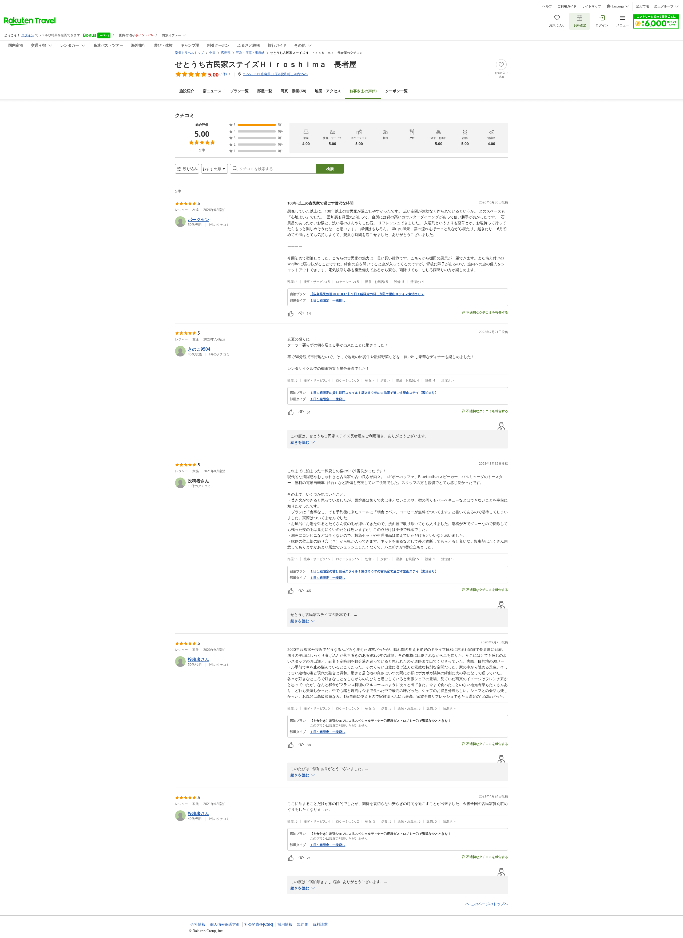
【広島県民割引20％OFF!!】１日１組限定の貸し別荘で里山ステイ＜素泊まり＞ (367, 294)
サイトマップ (591, 6)
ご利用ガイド (567, 6)
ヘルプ (547, 6)
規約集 (302, 924)
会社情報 (197, 924)
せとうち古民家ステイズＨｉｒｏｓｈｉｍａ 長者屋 (265, 64)
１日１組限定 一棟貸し (327, 300)
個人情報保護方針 (225, 924)
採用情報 (284, 924)
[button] (229, 221)
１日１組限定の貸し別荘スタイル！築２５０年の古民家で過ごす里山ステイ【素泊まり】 (374, 393)
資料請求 (320, 924)
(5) (363, 90)
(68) (293, 90)
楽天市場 (642, 6)
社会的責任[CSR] (258, 924)
